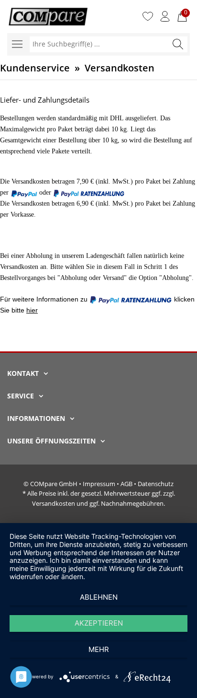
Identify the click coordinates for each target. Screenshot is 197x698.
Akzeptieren (99, 623)
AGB (126, 483)
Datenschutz (156, 483)
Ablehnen (99, 597)
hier (32, 310)
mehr (98, 649)
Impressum (99, 483)
